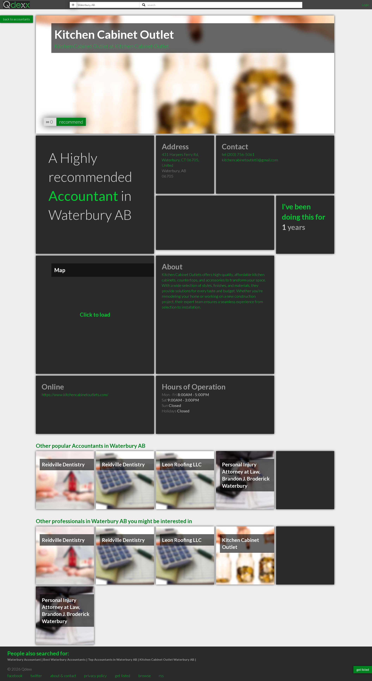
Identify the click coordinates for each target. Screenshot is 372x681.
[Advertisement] (215, 223)
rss (161, 675)
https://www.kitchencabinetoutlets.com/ (75, 394)
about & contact (63, 675)
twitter (36, 675)
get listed (122, 675)
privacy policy (95, 675)
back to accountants (16, 19)
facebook (14, 675)
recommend (71, 122)
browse (144, 675)
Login (365, 5)
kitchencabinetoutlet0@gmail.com (250, 159)
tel (238, 154)
